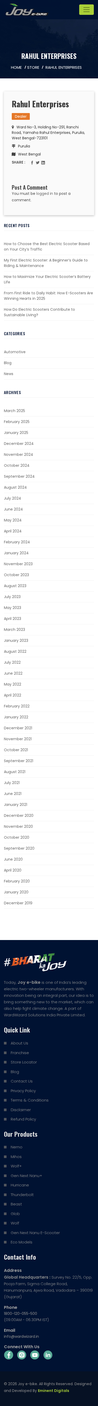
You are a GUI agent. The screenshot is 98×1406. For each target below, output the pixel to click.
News (8, 373)
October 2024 (17, 465)
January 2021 (15, 804)
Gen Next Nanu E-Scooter (35, 1232)
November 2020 (18, 826)
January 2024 (16, 553)
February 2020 (17, 881)
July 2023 (12, 596)
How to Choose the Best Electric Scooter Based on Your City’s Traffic (47, 246)
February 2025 (17, 421)
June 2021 (12, 793)
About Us (19, 1043)
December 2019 (18, 903)
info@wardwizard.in (21, 1336)
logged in (44, 193)
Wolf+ (16, 1166)
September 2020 (19, 848)
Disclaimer (21, 1109)
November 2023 (18, 564)
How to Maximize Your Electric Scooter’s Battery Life (47, 279)
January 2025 (16, 432)
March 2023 (14, 629)
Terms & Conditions (30, 1100)
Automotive (15, 351)
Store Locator (24, 1062)
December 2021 (18, 728)
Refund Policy (23, 1119)
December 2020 (18, 815)
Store (33, 67)
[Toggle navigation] (86, 9)
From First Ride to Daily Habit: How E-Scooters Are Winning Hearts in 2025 (48, 295)
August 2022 (15, 651)
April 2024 (13, 531)
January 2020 (16, 892)
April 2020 (12, 870)
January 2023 (16, 640)
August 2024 (15, 487)
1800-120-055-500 (20, 1313)
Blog (7, 362)
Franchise (20, 1052)
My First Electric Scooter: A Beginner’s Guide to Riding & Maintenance (46, 263)
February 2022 (17, 706)
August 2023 (15, 585)
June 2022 (13, 673)
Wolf (15, 1223)
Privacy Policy (23, 1090)
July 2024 (12, 498)
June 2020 (13, 859)
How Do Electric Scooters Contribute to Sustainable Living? (39, 312)
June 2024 (13, 509)
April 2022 (12, 695)
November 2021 (18, 739)
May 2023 (12, 607)
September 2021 (18, 760)
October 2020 (16, 837)
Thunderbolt (22, 1194)
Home (16, 67)
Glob (15, 1213)
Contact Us (22, 1081)
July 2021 (12, 782)
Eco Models (21, 1242)
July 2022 (12, 662)
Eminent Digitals (53, 1390)
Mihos (16, 1156)
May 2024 (13, 520)
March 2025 (14, 410)
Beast (16, 1204)
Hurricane (20, 1185)
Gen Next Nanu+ (26, 1175)
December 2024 (19, 443)
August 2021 (14, 771)
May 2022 (12, 684)
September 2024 (19, 476)
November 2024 (18, 454)
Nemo (16, 1147)
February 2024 (17, 542)
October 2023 (16, 574)
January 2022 (16, 717)
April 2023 (12, 618)
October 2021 (16, 749)
